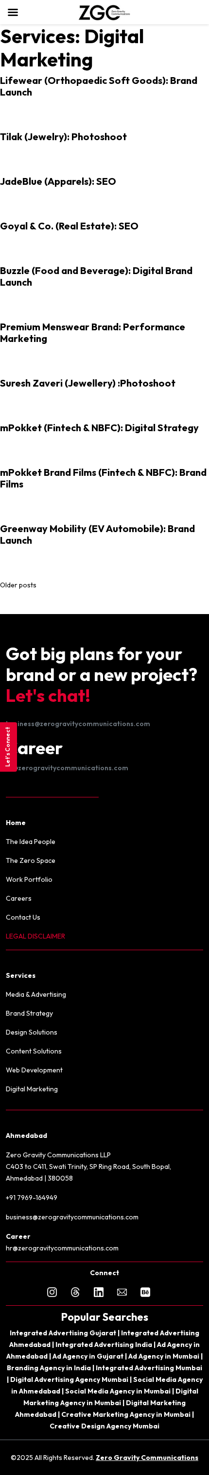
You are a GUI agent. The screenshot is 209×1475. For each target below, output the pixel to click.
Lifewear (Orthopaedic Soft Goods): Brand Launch (98, 86)
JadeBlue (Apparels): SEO (58, 181)
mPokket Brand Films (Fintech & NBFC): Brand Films (103, 478)
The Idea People (30, 841)
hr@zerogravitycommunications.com (67, 767)
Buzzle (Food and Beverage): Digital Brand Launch (96, 276)
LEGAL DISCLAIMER (35, 936)
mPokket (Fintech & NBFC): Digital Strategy (99, 427)
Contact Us (23, 917)
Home (16, 822)
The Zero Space (30, 860)
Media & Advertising (36, 994)
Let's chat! (48, 695)
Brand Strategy (29, 1013)
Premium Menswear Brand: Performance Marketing (92, 332)
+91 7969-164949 (31, 1197)
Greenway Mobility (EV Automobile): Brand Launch (97, 534)
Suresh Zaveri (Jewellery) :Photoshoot (87, 383)
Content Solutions (34, 1051)
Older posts (18, 585)
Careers (19, 898)
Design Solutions (31, 1032)
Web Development (34, 1070)
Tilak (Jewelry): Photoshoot (63, 136)
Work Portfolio (29, 879)
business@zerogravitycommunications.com (78, 723)
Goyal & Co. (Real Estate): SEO (69, 226)
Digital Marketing (32, 1089)
